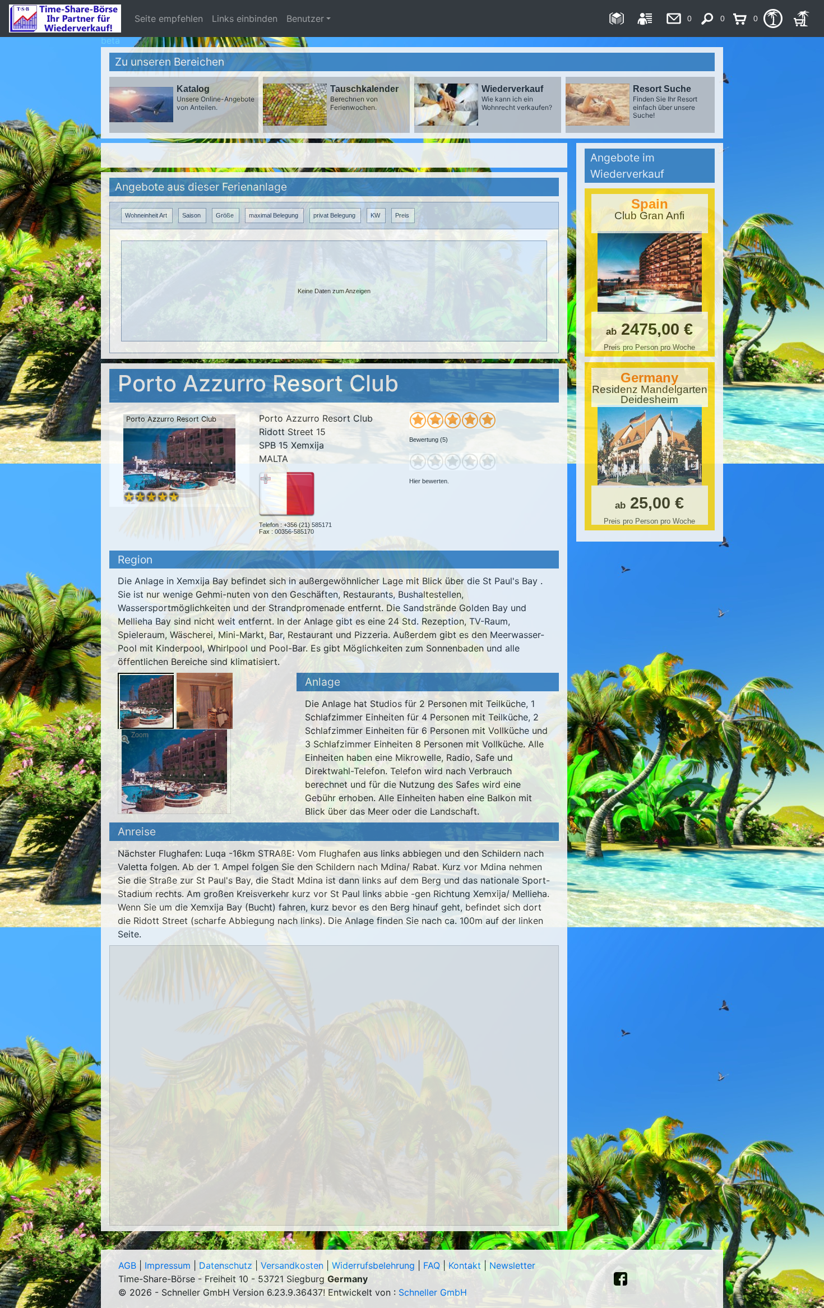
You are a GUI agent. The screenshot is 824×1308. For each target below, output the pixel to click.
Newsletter (512, 1265)
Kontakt (464, 1265)
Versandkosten (292, 1265)
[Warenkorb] (801, 18)
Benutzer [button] (305, 18)
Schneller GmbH (433, 1292)
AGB (127, 1265)
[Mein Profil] (645, 18)
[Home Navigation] (616, 18)
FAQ (431, 1265)
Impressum (168, 1265)
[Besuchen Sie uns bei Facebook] (620, 1278)
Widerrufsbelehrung (373, 1265)
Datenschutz (225, 1265)
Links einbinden (244, 18)
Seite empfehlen (169, 18)
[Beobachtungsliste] (772, 18)
